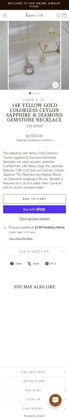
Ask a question (34, 251)
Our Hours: (34, 408)
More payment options (34, 218)
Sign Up (33, 399)
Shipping (21, 140)
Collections (34, 372)
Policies (34, 390)
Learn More (33, 381)
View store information (21, 238)
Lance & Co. (34, 99)
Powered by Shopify (34, 416)
